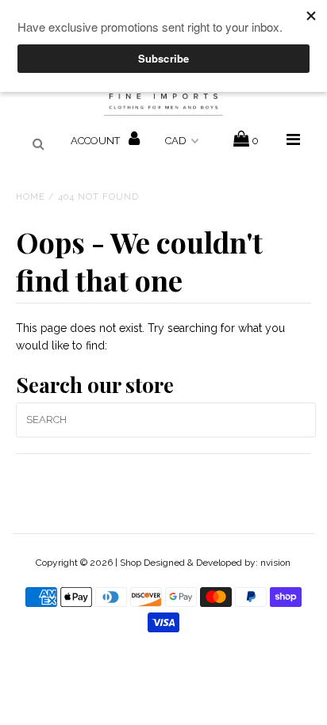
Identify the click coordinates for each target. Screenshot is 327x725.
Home (30, 197)
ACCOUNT (96, 141)
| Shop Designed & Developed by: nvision (202, 562)
